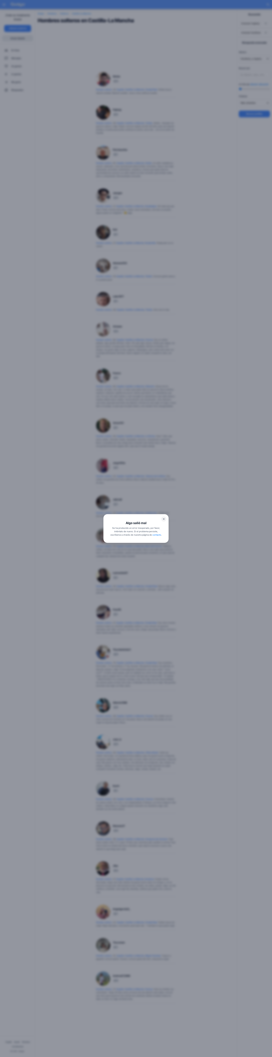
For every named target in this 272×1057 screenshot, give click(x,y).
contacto (156, 534)
